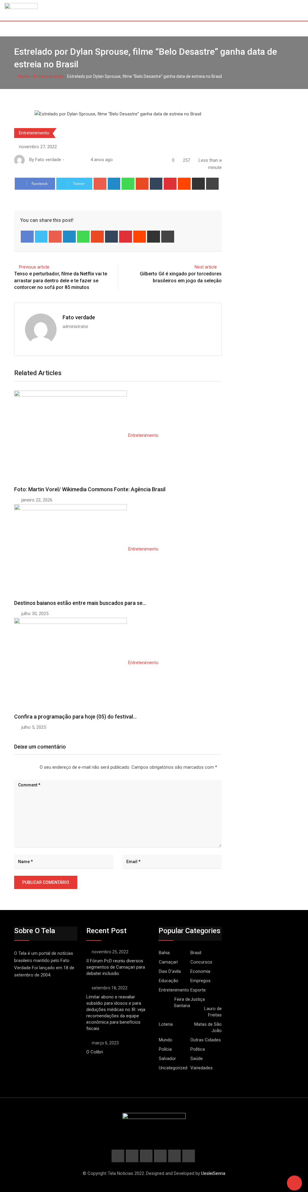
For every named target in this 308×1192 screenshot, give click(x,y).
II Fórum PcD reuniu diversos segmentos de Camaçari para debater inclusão (115, 967)
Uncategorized (173, 1068)
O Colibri (94, 1052)
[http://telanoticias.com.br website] (67, 159)
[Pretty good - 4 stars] (28, 767)
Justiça (197, 999)
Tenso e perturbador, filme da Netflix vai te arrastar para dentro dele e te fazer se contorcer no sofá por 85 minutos (60, 280)
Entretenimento (48, 76)
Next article (206, 267)
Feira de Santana (182, 1002)
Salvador (167, 1058)
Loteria (166, 1024)
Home (23, 76)
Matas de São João (208, 1027)
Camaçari (168, 962)
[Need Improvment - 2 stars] (19, 767)
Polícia (165, 1049)
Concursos (201, 962)
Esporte (198, 990)
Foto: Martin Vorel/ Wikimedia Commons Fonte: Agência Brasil (89, 489)
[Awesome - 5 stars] (33, 767)
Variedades (201, 1068)
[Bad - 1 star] (14, 767)
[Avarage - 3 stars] (24, 767)
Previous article (34, 267)
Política (197, 1049)
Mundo (165, 1040)
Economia (200, 971)
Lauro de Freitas (213, 1012)
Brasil (195, 952)
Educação (168, 980)
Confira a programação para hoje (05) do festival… (75, 716)
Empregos (200, 980)
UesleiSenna (213, 1173)
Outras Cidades (205, 1040)
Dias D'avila (170, 971)
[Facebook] (27, 237)
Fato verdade (79, 317)
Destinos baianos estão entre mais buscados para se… (80, 603)
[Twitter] (41, 237)
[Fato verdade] (73, 159)
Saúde (196, 1058)
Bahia (164, 952)
